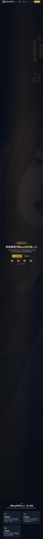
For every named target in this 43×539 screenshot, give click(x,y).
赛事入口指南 (24, 1)
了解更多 (27, 256)
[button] (32, 2)
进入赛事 (37, 1)
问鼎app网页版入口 (10, 1)
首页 (20, 1)
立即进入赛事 (17, 256)
